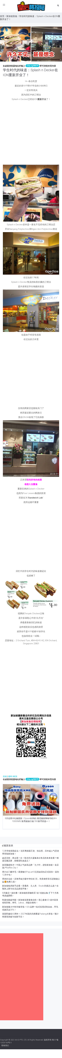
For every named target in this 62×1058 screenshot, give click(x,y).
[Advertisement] (31, 133)
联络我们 (5, 1045)
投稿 (5, 776)
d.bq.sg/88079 (32, 66)
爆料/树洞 (12, 776)
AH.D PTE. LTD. (21, 1040)
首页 (2, 16)
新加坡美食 (11, 16)
